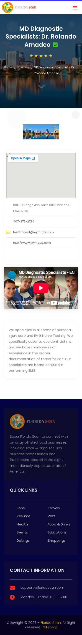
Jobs (21, 508)
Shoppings (57, 540)
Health (22, 524)
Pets (52, 516)
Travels (54, 508)
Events (22, 532)
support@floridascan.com (42, 587)
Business (23, 67)
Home (8, 67)
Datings (23, 540)
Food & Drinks (59, 524)
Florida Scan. (51, 622)
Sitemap (50, 627)
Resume (24, 516)
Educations (57, 532)
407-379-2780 (23, 221)
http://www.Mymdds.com (32, 242)
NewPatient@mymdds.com (33, 232)
